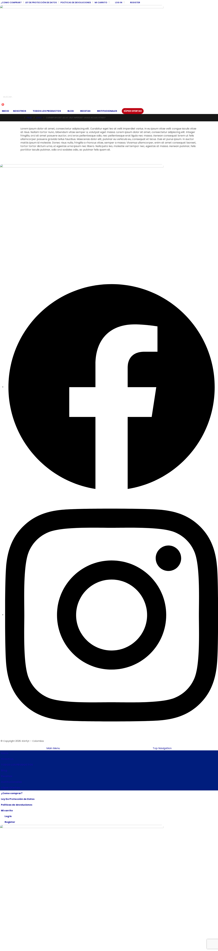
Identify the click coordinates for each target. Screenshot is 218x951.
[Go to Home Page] (21, 117)
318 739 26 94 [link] (7, 257)
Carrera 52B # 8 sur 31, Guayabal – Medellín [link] (24, 237)
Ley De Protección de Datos (41, 2)
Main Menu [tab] (53, 748)
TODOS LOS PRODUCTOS (47, 111)
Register (135, 2)
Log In (118, 2)
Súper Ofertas (133, 111)
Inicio (5, 111)
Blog (71, 111)
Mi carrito (101, 2)
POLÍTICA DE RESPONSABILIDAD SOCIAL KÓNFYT (26, 191)
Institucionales (107, 111)
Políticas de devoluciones (75, 2)
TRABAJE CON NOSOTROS (14, 211)
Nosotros (19, 111)
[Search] (36, 97)
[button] (2, 102)
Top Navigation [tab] (162, 748)
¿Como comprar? (11, 2)
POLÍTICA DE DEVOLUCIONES (15, 198)
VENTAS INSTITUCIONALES (14, 185)
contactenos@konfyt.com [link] (15, 267)
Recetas (85, 111)
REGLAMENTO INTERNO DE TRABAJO (19, 218)
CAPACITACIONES (10, 205)
